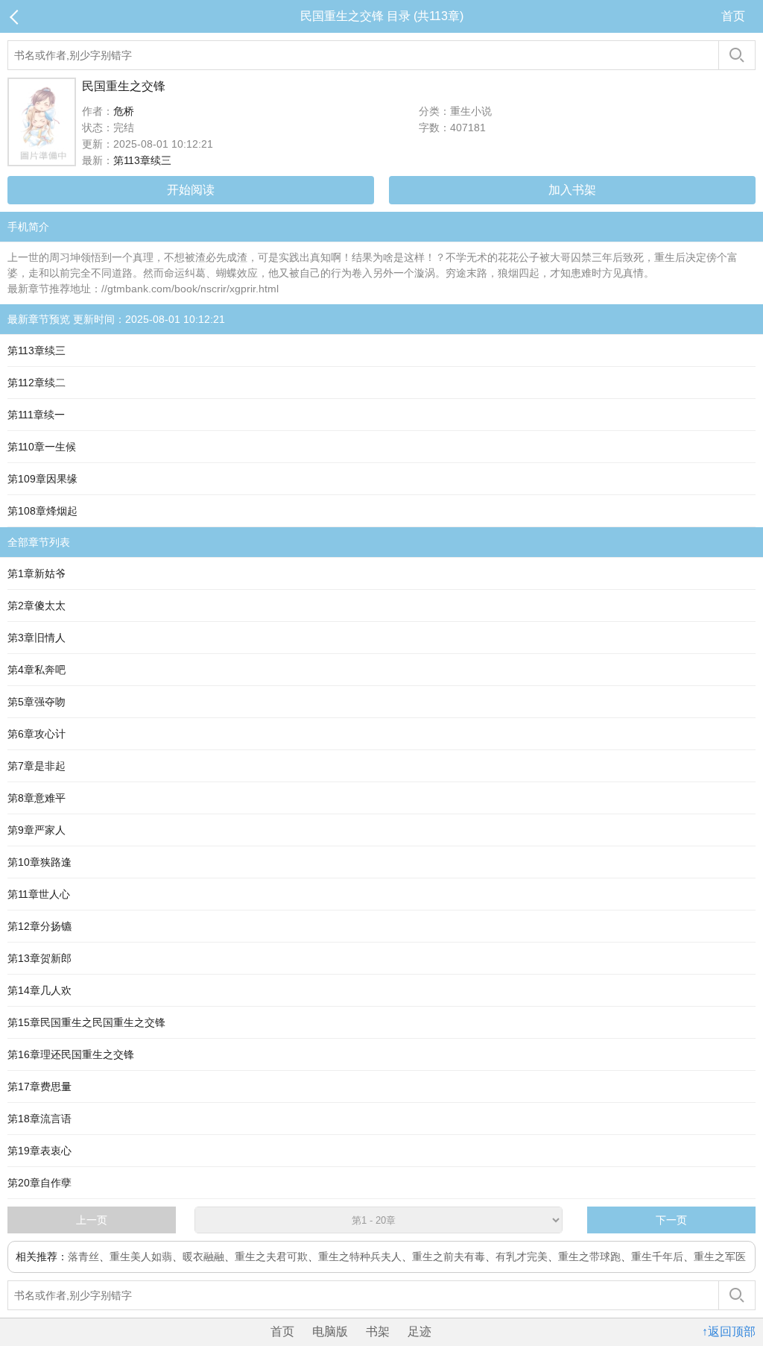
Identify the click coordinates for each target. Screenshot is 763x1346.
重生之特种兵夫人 (360, 1256)
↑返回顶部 (729, 1331)
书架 (378, 1331)
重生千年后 (657, 1256)
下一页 (671, 1220)
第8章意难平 (36, 798)
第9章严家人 (36, 830)
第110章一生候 (41, 447)
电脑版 (330, 1331)
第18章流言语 (39, 1119)
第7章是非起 (36, 766)
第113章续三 (142, 160)
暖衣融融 (203, 1256)
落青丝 (83, 1256)
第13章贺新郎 (39, 958)
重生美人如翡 (141, 1256)
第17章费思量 (39, 1086)
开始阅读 (191, 189)
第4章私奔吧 (36, 670)
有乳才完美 (522, 1256)
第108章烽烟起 (42, 511)
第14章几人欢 (39, 990)
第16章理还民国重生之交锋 (70, 1054)
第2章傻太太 (36, 605)
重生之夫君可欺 (271, 1256)
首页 (733, 16)
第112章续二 (36, 383)
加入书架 (572, 189)
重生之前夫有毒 (448, 1256)
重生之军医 (720, 1256)
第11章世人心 (38, 894)
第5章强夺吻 (36, 702)
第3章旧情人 (36, 638)
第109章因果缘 (42, 479)
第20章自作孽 (39, 1183)
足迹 (419, 1331)
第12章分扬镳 (39, 926)
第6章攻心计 (36, 734)
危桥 (123, 111)
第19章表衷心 (39, 1151)
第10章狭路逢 (39, 862)
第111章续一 (36, 415)
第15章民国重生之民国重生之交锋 (86, 1022)
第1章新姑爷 (36, 573)
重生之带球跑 (589, 1256)
